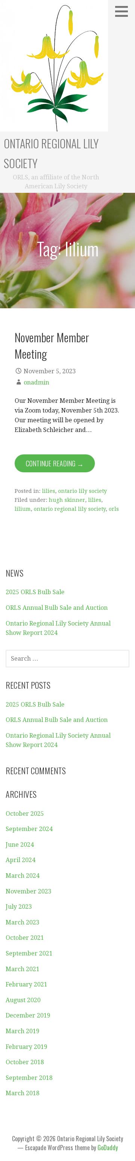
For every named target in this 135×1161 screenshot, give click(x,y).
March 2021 (22, 969)
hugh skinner (67, 500)
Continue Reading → (55, 463)
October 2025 (25, 813)
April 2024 (20, 860)
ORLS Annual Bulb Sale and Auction (57, 607)
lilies (48, 491)
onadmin (36, 382)
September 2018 (29, 1077)
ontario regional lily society (70, 509)
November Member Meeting (52, 345)
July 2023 (19, 906)
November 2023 (28, 891)
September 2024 (29, 829)
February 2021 (26, 984)
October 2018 (25, 1062)
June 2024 (20, 844)
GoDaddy (108, 1147)
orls (114, 509)
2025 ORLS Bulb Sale (35, 592)
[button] (124, 11)
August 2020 (23, 1000)
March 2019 (22, 1031)
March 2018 (22, 1093)
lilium (23, 509)
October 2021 (25, 937)
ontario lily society (82, 491)
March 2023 (22, 922)
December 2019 (28, 1015)
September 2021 (29, 953)
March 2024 (22, 875)
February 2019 (26, 1046)
